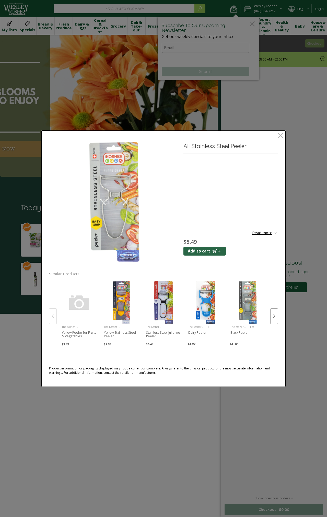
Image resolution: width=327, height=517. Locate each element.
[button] (114, 202)
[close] (280, 136)
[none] (79, 311)
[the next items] (274, 316)
